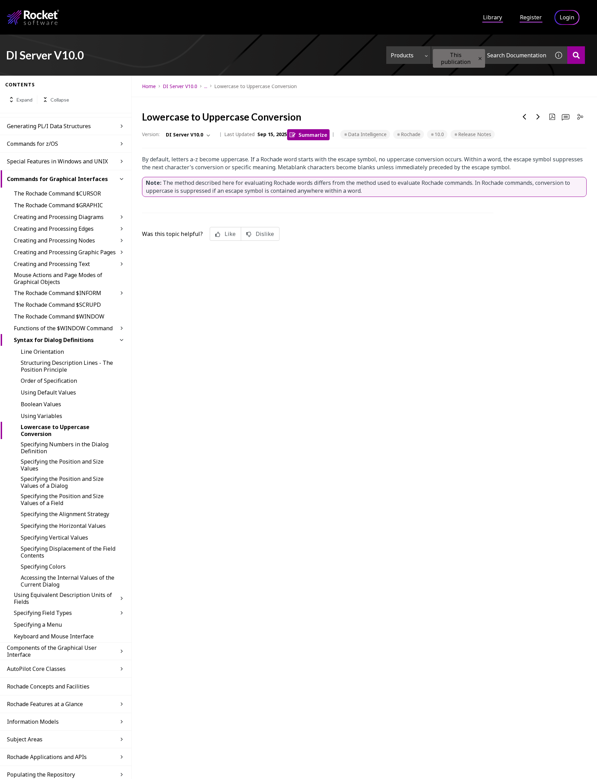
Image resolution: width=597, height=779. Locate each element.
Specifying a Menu (38, 624)
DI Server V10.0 (180, 86)
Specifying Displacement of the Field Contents (68, 552)
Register (531, 17)
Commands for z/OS (32, 144)
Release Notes (474, 134)
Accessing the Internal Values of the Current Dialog (67, 581)
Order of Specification (49, 380)
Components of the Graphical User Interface (52, 651)
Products (402, 55)
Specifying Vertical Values (54, 537)
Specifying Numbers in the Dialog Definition (64, 448)
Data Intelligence (367, 134)
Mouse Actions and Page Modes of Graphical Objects (58, 278)
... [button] (205, 86)
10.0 (439, 134)
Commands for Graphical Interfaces (57, 179)
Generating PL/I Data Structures (49, 126)
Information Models (33, 721)
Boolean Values (41, 404)
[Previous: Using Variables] (524, 117)
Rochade (410, 134)
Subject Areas (24, 739)
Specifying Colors (43, 566)
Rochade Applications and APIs (47, 757)
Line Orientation (42, 351)
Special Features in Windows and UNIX (57, 161)
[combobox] (490, 55)
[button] (480, 58)
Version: (151, 134)
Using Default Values (48, 392)
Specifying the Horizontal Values (63, 526)
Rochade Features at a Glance (45, 704)
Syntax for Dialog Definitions (54, 340)
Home (149, 86)
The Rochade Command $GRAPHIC (58, 205)
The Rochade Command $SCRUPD (57, 304)
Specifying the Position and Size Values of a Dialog (62, 482)
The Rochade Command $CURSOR (57, 193)
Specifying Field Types (43, 613)
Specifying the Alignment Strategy (65, 514)
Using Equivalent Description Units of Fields (63, 598)
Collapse (59, 100)
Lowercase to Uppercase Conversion (55, 430)
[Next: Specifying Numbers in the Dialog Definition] (538, 117)
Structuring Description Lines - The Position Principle (67, 366)
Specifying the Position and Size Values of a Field (62, 499)
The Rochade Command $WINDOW (59, 316)
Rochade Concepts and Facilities (48, 686)
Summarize (312, 134)
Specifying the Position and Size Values (62, 465)
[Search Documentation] (576, 55)
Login (567, 17)
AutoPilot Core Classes (36, 669)
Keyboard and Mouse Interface (54, 636)
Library (492, 17)
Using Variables (41, 416)
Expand (24, 100)
